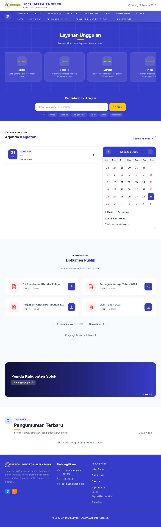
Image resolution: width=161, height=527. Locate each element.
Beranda (23, 13)
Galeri (93, 115)
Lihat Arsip (146, 433)
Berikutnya (95, 324)
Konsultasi (97, 502)
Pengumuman (54, 13)
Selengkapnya (22, 382)
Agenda (140, 13)
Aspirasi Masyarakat (102, 496)
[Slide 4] (151, 394)
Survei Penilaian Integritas (91, 19)
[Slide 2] (145, 394)
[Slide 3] (148, 394)
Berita (37, 13)
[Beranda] (9, 16)
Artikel (53, 115)
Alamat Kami (98, 475)
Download (35, 19)
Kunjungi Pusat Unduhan (79, 335)
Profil (70, 13)
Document (116, 115)
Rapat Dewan (98, 487)
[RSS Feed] (14, 491)
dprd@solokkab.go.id (73, 483)
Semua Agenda (141, 138)
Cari (119, 107)
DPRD (21, 19)
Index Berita (98, 469)
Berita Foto (123, 13)
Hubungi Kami (124, 19)
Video (107, 13)
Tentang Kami (91, 13)
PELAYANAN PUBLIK (57, 19)
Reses (95, 492)
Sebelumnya (67, 324)
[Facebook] (7, 491)
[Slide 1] (143, 394)
